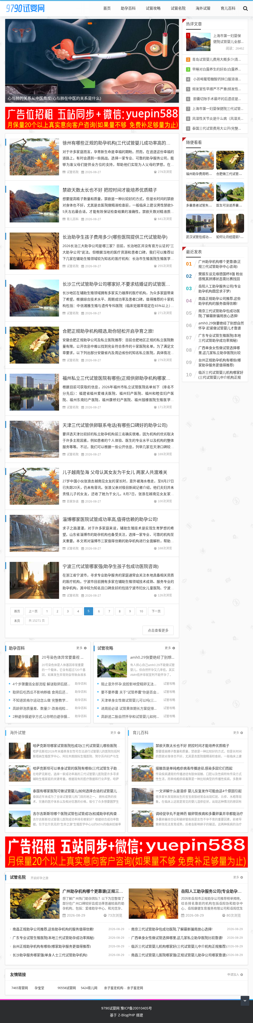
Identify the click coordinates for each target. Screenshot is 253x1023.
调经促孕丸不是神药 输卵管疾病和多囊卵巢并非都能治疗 (199, 813)
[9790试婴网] (28, 8)
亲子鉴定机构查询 (117, 988)
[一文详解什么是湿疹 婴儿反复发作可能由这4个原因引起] (142, 795)
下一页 (156, 611)
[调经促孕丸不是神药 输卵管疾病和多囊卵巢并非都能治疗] (142, 818)
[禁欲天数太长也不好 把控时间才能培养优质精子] (142, 750)
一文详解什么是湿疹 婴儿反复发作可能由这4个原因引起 (199, 790)
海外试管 (203, 8)
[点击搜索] (245, 8)
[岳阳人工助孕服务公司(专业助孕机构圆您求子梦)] (153, 904)
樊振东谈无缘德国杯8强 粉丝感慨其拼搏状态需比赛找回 (220, 276)
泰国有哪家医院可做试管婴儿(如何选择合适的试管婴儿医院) (79, 790)
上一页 (33, 611)
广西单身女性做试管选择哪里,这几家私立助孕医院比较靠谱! (219, 352)
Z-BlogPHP (126, 1015)
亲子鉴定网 (135, 988)
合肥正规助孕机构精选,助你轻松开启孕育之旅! (108, 331)
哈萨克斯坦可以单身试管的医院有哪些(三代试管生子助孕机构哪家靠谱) (87, 768)
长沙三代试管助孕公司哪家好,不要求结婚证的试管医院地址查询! (126, 284)
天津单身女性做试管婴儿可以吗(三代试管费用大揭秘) (130, 700)
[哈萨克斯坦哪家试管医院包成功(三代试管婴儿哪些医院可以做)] (20, 750)
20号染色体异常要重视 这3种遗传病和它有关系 (64, 657)
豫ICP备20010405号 (136, 1008)
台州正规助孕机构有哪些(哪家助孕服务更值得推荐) (219, 362)
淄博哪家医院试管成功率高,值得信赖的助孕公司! (110, 519)
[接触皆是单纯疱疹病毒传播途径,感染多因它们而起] (142, 773)
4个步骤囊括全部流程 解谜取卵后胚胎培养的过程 (42, 684)
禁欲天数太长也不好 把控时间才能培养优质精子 (110, 190)
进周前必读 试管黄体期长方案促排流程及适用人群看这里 (130, 708)
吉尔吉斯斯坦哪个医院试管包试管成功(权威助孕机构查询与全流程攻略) (87, 813)
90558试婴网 (67, 988)
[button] (90, 23)
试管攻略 (153, 8)
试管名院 (178, 8)
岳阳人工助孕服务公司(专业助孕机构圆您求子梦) (219, 288)
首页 (107, 8)
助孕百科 (128, 8)
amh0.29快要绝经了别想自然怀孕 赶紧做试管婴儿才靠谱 (152, 657)
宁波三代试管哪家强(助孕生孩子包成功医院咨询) (110, 566)
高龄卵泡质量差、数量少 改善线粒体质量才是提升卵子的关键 (42, 708)
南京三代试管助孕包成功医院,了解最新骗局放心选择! (219, 313)
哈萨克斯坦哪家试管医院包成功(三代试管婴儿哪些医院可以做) (80, 745)
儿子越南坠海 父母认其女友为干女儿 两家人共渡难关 (115, 472)
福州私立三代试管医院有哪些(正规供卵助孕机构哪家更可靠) (122, 378)
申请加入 (233, 975)
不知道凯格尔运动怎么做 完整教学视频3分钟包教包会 (42, 700)
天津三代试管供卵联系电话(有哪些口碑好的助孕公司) (115, 425)
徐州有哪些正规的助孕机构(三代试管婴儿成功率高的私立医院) (124, 143)
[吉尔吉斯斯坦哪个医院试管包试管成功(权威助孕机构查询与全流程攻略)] (20, 818)
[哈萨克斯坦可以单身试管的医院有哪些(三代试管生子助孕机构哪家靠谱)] (20, 773)
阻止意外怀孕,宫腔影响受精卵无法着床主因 (130, 684)
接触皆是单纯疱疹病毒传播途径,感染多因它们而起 (194, 768)
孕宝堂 (39, 988)
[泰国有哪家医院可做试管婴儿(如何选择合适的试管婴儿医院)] (20, 795)
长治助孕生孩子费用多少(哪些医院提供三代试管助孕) (115, 237)
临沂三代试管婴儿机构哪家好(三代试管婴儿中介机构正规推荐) (220, 377)
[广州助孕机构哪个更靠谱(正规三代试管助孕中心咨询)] (35, 904)
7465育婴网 (19, 988)
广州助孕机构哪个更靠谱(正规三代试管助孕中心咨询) (219, 264)
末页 (17, 621)
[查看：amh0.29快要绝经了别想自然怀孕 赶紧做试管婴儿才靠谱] (112, 666)
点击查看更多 (158, 630)
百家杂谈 (73, 501)
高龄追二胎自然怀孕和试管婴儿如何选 (130, 716)
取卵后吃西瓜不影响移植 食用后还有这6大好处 (42, 692)
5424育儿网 (89, 988)
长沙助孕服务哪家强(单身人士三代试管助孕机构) (50, 955)
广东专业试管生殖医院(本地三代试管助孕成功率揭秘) (219, 338)
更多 (79, 648)
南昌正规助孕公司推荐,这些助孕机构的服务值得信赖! (219, 301)
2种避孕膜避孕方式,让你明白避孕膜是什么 (42, 716)
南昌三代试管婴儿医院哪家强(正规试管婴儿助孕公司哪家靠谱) (179, 955)
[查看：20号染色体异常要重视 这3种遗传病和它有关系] (24, 666)
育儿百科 (228, 8)
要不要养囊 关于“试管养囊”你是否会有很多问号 (130, 692)
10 (141, 611)
